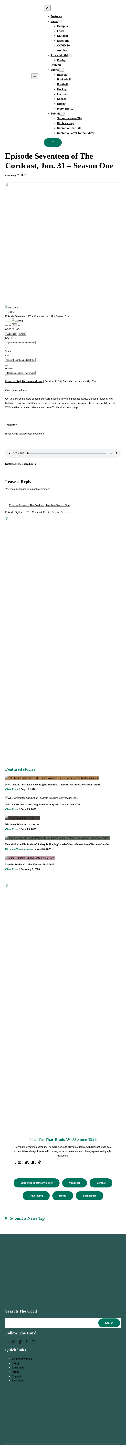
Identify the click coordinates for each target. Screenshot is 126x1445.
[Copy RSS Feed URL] (6, 347)
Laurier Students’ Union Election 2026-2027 (30, 864)
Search (109, 1322)
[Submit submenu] (62, 114)
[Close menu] (47, 8)
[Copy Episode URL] (6, 365)
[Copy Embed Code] (6, 375)
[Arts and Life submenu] (69, 55)
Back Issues (89, 1195)
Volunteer (74, 1182)
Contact (100, 1182)
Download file (12, 381)
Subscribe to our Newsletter (37, 1182)
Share (22, 334)
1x (14, 325)
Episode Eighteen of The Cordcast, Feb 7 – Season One (35, 512)
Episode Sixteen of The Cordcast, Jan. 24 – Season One (39, 505)
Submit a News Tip (27, 1218)
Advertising (36, 1195)
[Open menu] (35, 76)
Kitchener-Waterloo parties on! (22, 824)
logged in (24, 489)
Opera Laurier (29, 463)
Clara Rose (11, 789)
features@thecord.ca (32, 433)
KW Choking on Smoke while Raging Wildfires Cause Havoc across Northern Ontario (53, 784)
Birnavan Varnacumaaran (19, 849)
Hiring (62, 1195)
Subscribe (11, 334)
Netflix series (12, 463)
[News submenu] (60, 21)
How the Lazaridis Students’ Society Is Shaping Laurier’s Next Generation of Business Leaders (58, 844)
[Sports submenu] (61, 70)
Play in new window (31, 381)
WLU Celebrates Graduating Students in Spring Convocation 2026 (42, 804)
